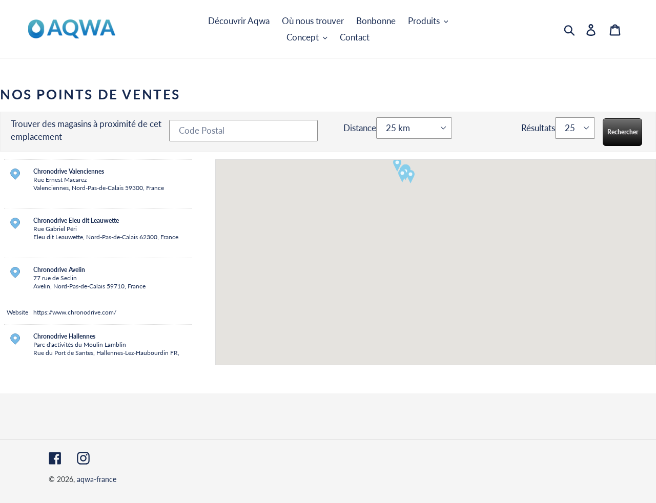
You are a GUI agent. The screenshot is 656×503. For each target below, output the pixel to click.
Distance (359, 127)
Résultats (538, 127)
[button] (410, 176)
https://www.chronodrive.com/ (74, 312)
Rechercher (622, 132)
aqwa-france (96, 479)
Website (17, 312)
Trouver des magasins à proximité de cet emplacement (86, 130)
